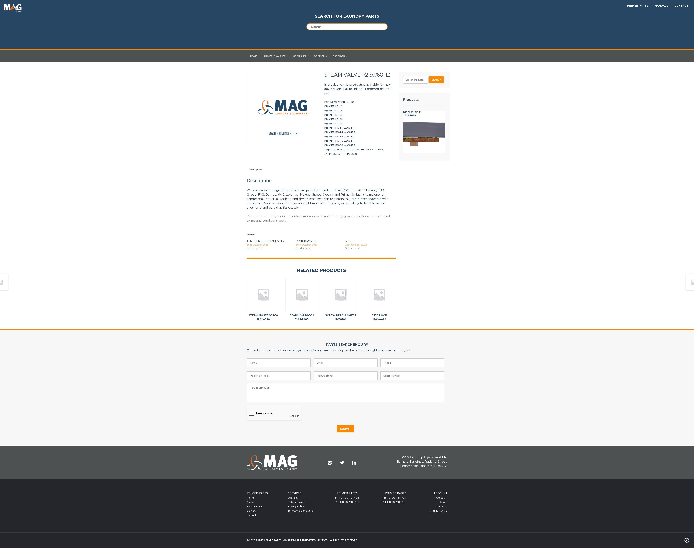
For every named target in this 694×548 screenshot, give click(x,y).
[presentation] (274, 414)
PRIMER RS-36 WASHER (339, 145)
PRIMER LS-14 (333, 110)
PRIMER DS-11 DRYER (347, 497)
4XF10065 (376, 149)
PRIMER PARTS (637, 5)
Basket (443, 502)
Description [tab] (255, 169)
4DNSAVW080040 (357, 149)
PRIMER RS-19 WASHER (339, 136)
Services (294, 493)
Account (440, 493)
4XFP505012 (332, 153)
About (250, 502)
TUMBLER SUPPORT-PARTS (265, 241)
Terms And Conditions (300, 510)
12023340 (337, 149)
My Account (440, 497)
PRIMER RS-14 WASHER (339, 132)
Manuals (661, 5)
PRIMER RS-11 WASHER (339, 127)
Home (250, 497)
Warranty (293, 497)
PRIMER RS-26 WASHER (339, 140)
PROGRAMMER (306, 241)
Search (436, 79)
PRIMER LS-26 (333, 119)
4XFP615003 (350, 153)
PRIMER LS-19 (333, 114)
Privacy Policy (296, 506)
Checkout (441, 506)
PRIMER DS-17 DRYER (347, 502)
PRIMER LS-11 (333, 106)
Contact (681, 5)
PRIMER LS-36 (333, 123)
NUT (348, 241)
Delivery (251, 510)
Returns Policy (296, 502)
